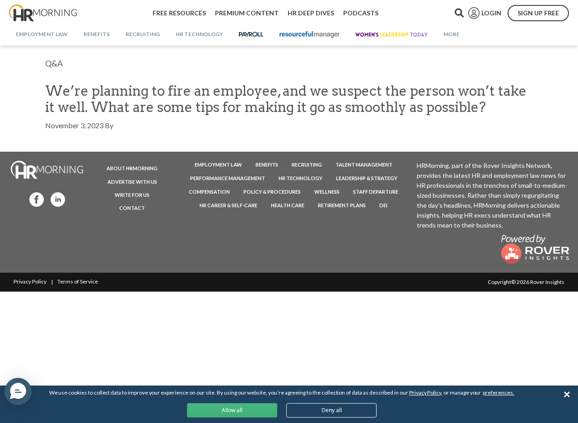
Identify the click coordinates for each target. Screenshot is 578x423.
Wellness (327, 192)
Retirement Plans (342, 205)
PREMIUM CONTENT (247, 13)
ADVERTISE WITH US (132, 182)
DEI (383, 205)
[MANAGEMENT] (310, 34)
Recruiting (307, 164)
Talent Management (364, 164)
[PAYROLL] (251, 34)
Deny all (332, 410)
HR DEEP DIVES (311, 13)
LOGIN (491, 13)
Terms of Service (77, 281)
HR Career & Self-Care (228, 205)
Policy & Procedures (272, 192)
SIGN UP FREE (538, 13)
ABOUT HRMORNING (132, 168)
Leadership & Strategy (366, 178)
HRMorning (43, 13)
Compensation (209, 192)
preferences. (498, 392)
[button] (18, 391)
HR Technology (300, 178)
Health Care (287, 205)
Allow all (232, 410)
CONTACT (132, 208)
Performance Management (227, 178)
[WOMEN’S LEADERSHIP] (391, 34)
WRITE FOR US (132, 195)
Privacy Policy (30, 281)
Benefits (267, 164)
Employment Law (218, 164)
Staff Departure (375, 192)
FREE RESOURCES (179, 13)
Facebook (34, 198)
